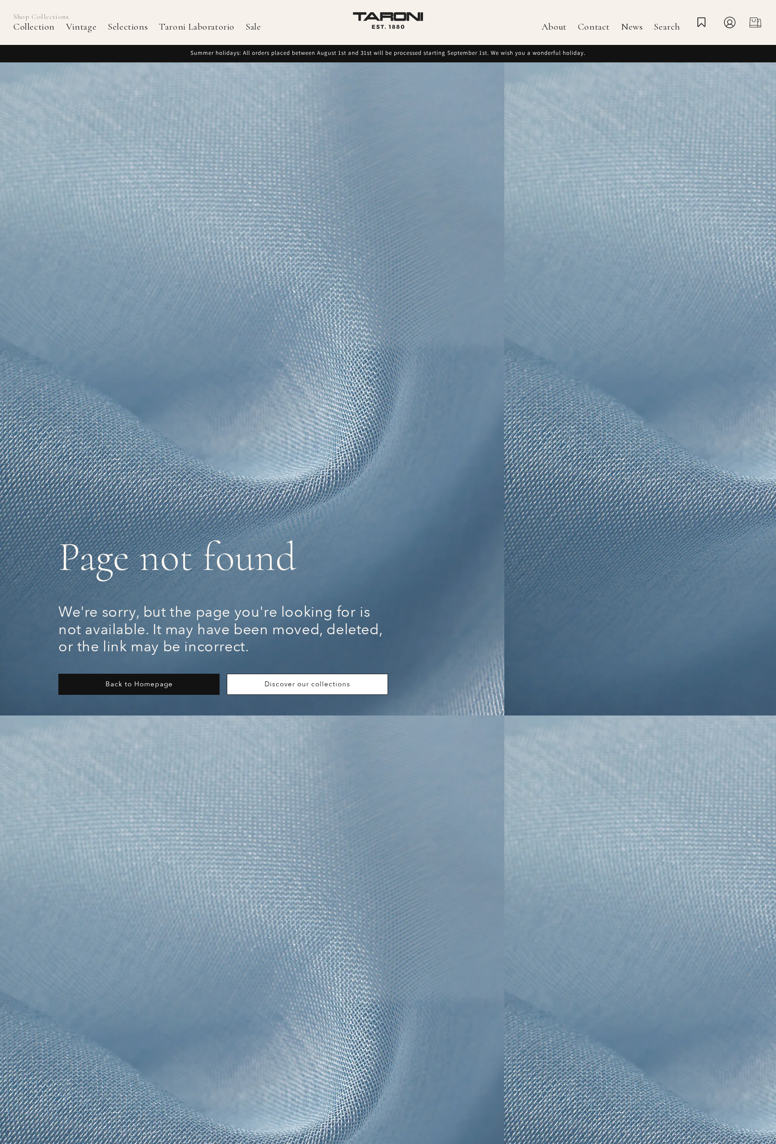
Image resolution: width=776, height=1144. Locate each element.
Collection (34, 26)
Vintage (81, 26)
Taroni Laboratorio (196, 26)
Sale (253, 26)
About (554, 26)
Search (667, 26)
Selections (128, 26)
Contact (594, 26)
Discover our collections (307, 684)
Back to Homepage (139, 684)
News (632, 26)
